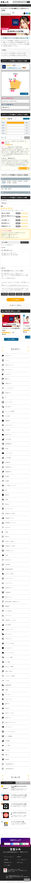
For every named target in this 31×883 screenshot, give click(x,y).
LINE (25, 843)
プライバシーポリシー (9, 856)
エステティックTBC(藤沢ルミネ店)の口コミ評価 (14, 53)
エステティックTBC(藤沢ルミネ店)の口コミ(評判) (14, 55)
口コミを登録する (15, 299)
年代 (2, 178)
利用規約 (19, 856)
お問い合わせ (20, 862)
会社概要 (6, 859)
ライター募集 (7, 865)
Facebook (16, 843)
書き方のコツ (25, 242)
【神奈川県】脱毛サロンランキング (15, 67)
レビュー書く (26, 118)
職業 (2, 192)
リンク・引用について (22, 859)
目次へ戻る (27, 879)
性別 (2, 186)
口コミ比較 (24, 93)
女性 (6, 188)
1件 (27, 38)
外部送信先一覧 (7, 862)
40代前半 (4, 182)
